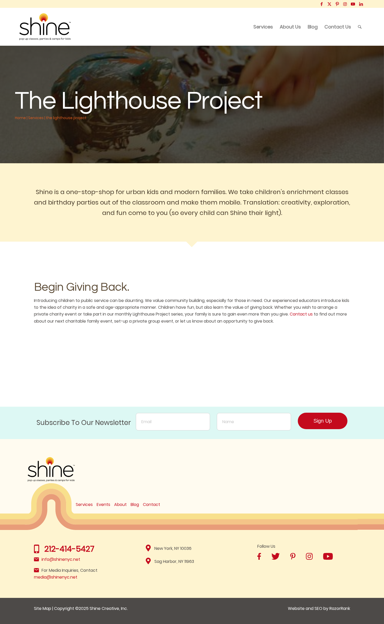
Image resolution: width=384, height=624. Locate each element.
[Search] (359, 27)
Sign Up (322, 421)
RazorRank (339, 608)
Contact (151, 504)
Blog (135, 504)
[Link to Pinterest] (337, 4)
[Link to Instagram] (345, 4)
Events (103, 504)
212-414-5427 (69, 549)
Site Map (42, 608)
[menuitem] (263, 27)
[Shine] (45, 27)
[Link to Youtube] (353, 4)
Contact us (301, 314)
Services (36, 117)
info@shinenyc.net (61, 559)
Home (20, 117)
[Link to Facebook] (321, 4)
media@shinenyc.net (55, 577)
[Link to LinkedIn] (361, 4)
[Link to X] (329, 4)
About (120, 504)
